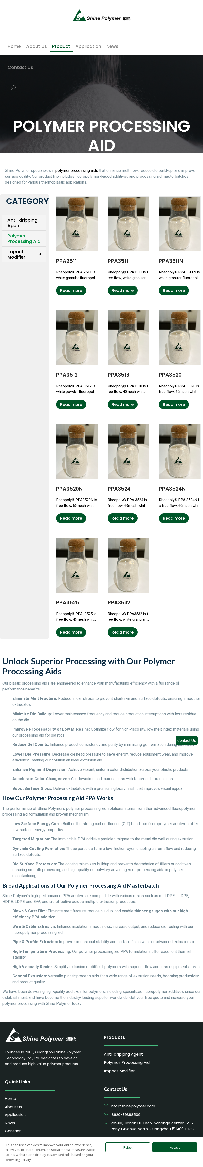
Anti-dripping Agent (22, 223)
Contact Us (186, 740)
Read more (71, 290)
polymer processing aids (76, 171)
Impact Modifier (16, 254)
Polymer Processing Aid (23, 238)
